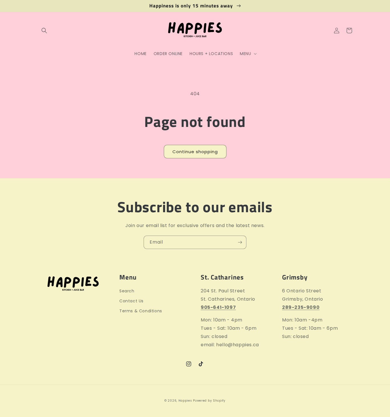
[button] (44, 30)
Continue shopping (195, 152)
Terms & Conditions (140, 311)
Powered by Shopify (209, 400)
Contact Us (131, 301)
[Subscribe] (240, 242)
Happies (185, 400)
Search (126, 291)
